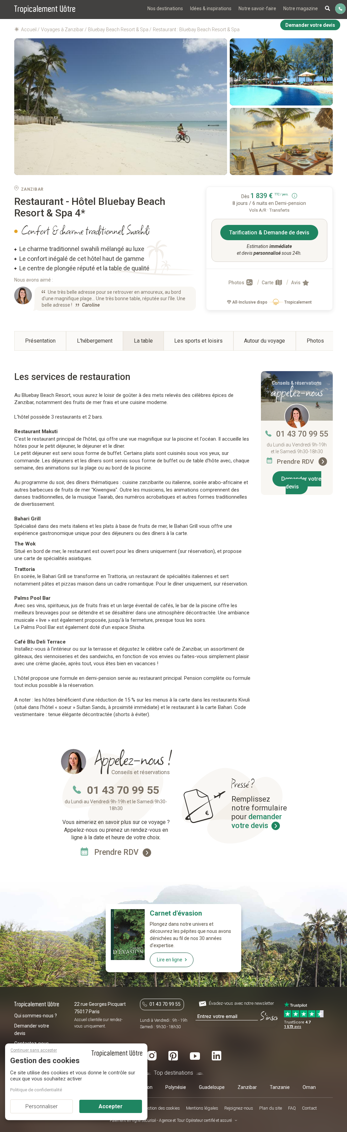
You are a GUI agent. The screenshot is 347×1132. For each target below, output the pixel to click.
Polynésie (175, 1087)
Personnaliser (41, 1106)
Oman (309, 1087)
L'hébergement (95, 341)
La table (143, 341)
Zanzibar (247, 1087)
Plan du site (270, 1108)
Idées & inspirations (210, 8)
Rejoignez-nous (238, 1108)
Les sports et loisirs (198, 341)
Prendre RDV (296, 461)
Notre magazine (300, 8)
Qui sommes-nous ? (35, 1015)
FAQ (292, 1108)
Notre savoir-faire (257, 8)
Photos (236, 282)
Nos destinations (165, 8)
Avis (296, 282)
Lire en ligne (169, 959)
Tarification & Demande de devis (269, 232)
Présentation (40, 341)
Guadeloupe (212, 1087)
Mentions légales (202, 1108)
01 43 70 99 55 (302, 434)
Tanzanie (280, 1087)
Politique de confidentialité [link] (36, 1089)
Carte (268, 282)
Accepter (111, 1106)
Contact (309, 1108)
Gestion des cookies (161, 1108)
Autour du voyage (264, 341)
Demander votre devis (301, 483)
